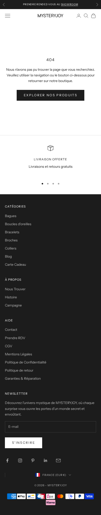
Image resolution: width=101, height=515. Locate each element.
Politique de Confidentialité (25, 362)
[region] (50, 160)
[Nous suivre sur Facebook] (7, 460)
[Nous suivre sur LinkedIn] (45, 460)
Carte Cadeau (15, 264)
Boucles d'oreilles (18, 224)
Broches (11, 240)
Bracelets (12, 232)
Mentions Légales (18, 354)
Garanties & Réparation (23, 378)
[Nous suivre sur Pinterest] (32, 460)
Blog (8, 256)
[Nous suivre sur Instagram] (20, 460)
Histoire (11, 297)
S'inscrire (23, 443)
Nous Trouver (15, 289)
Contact (11, 329)
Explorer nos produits (50, 95)
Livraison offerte (50, 159)
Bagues (10, 216)
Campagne (13, 305)
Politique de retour (19, 370)
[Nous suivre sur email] (58, 460)
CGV (8, 346)
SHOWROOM (69, 4)
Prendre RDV (15, 338)
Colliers (10, 248)
